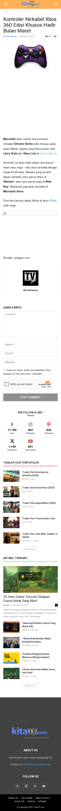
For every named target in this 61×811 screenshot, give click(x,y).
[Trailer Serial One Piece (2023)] (11, 491)
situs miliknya (48, 153)
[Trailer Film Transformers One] (11, 522)
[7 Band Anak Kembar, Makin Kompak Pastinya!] (11, 642)
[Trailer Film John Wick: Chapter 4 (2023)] (11, 538)
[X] (35, 786)
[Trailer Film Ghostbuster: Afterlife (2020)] (11, 476)
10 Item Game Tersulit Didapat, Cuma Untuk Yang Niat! (26, 599)
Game (6, 12)
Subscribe (30, 439)
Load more (29, 549)
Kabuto (6, 605)
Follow (30, 423)
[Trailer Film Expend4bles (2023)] (11, 507)
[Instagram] (26, 786)
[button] (5, 4)
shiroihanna (11, 36)
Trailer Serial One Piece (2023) (38, 487)
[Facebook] (17, 786)
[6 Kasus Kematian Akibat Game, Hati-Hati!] (11, 673)
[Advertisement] (30, 105)
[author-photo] (30, 285)
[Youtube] (44, 786)
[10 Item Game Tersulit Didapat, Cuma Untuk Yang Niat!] (30, 579)
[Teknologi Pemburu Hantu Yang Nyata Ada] (11, 627)
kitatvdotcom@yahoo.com (37, 764)
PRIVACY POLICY (42, 798)
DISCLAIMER (26, 798)
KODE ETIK (19, 801)
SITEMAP (42, 801)
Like (12, 423)
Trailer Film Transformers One (38, 518)
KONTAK (31, 801)
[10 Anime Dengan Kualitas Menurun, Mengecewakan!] (11, 658)
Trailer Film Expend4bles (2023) (39, 503)
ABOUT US (13, 798)
